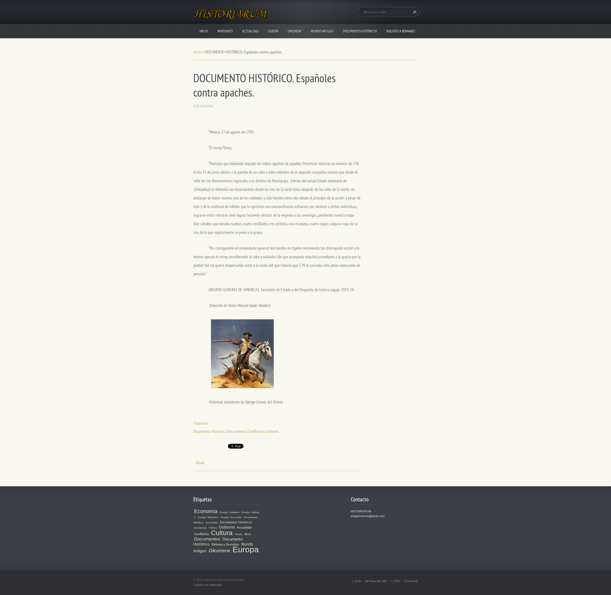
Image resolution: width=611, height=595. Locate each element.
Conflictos (255, 431)
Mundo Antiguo (322, 31)
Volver (200, 463)
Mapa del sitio (378, 581)
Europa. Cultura (250, 512)
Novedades (225, 31)
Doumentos (200, 527)
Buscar (414, 12)
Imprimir (412, 581)
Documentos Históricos (360, 31)
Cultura (222, 532)
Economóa (212, 522)
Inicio (204, 31)
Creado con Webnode (207, 585)
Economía (205, 511)
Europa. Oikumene (208, 517)
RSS (397, 581)
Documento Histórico (209, 431)
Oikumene (294, 31)
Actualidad (250, 31)
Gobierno (272, 431)
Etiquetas (200, 423)
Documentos (236, 431)
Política (213, 527)
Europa (273, 31)
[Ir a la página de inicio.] (230, 16)
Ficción (238, 534)
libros (248, 534)
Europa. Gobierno (229, 512)
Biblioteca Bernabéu (400, 31)
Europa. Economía (231, 517)
